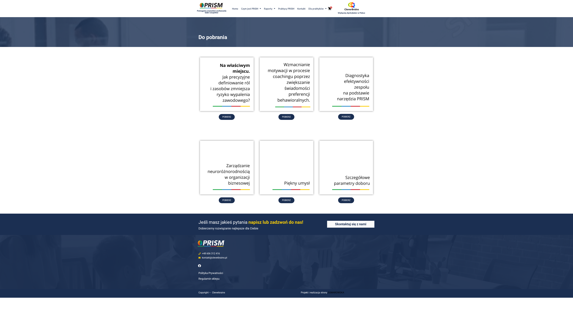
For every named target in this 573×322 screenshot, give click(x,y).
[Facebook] (199, 266)
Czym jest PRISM (249, 8)
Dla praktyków (316, 8)
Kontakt (301, 8)
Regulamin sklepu (209, 278)
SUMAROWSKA (336, 292)
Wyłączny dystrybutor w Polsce (351, 13)
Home (235, 8)
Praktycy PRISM (286, 8)
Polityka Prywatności (210, 273)
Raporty (268, 8)
